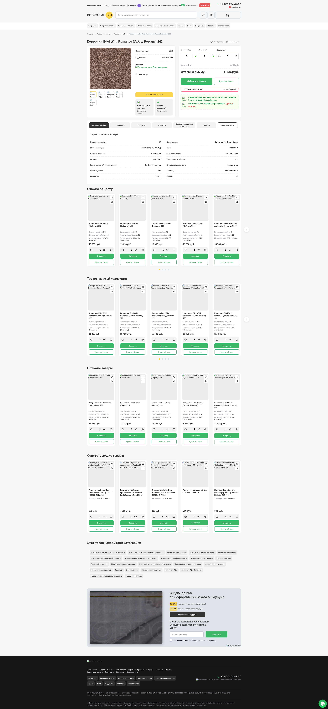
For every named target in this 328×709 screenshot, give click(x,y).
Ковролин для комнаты (151, 570)
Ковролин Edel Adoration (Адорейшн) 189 (100, 404)
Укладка (107, 5)
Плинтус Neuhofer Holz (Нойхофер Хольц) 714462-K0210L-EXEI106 (226, 492)
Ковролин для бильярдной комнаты (106, 558)
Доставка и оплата (94, 5)
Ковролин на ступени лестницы (188, 564)
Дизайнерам (131, 5)
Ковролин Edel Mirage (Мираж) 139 (161, 404)
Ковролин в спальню (227, 552)
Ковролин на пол (104, 34)
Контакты (120, 672)
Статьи (110, 669)
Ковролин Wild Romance (191, 570)
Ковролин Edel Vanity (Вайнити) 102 (98, 224)
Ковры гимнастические (165, 26)
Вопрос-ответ (132, 672)
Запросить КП (227, 125)
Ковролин (92, 26)
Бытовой (118, 570)
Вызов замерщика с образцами (168, 5)
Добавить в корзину (196, 81)
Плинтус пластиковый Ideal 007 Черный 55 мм (195, 491)
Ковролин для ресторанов (202, 558)
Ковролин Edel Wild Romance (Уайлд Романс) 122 (100, 315)
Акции (122, 5)
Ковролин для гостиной (214, 564)
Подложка (199, 26)
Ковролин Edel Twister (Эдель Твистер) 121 (193, 404)
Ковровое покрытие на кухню (202, 552)
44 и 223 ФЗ (121, 669)
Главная (90, 34)
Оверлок (115, 5)
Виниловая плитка (126, 26)
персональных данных (206, 640)
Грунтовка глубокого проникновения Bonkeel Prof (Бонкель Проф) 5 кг (131, 492)
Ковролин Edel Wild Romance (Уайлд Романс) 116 (131, 315)
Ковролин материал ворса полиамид (106, 576)
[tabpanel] (101, 230)
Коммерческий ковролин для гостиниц (141, 558)
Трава (180, 26)
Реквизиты (109, 672)
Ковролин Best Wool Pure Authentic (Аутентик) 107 (225, 224)
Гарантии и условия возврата (140, 669)
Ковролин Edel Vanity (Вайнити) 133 (130, 224)
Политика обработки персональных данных (115, 695)
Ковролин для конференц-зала (174, 558)
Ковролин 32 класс (134, 576)
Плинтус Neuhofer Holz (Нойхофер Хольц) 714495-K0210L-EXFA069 (164, 492)
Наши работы (148, 5)
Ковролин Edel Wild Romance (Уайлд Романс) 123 (194, 315)
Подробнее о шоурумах (187, 615)
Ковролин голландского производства (155, 564)
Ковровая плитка (107, 26)
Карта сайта (91, 695)
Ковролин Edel (120, 34)
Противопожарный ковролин (123, 564)
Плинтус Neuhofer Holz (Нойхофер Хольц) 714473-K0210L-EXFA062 (101, 492)
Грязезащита (223, 26)
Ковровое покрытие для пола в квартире (108, 552)
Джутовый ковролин (99, 564)
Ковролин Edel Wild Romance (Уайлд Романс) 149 (225, 315)
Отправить (216, 634)
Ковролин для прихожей (101, 570)
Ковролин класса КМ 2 (176, 552)
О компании (191, 5)
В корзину (101, 256)
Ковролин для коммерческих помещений (146, 552)
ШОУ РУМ (205, 5)
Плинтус (210, 26)
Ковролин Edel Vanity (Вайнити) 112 (161, 224)
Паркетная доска (144, 26)
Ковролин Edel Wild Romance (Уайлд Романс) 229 (225, 405)
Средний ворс (132, 570)
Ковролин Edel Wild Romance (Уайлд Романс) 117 (163, 315)
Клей (189, 26)
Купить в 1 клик (101, 262)
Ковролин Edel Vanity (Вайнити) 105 (192, 224)
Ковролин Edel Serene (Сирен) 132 (130, 404)
